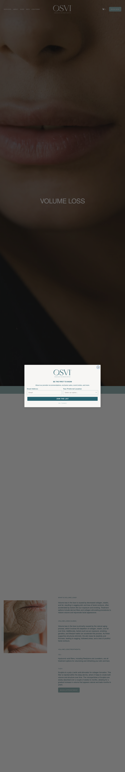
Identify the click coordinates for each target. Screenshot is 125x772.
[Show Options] (96, 392)
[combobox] (80, 392)
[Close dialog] (98, 367)
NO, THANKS (62, 403)
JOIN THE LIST (62, 399)
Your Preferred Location (72, 389)
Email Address (32, 389)
